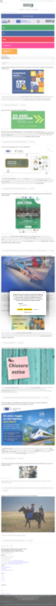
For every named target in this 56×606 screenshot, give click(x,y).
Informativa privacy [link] (28, 312)
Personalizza (35, 309)
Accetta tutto (20, 309)
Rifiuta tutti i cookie (28, 309)
